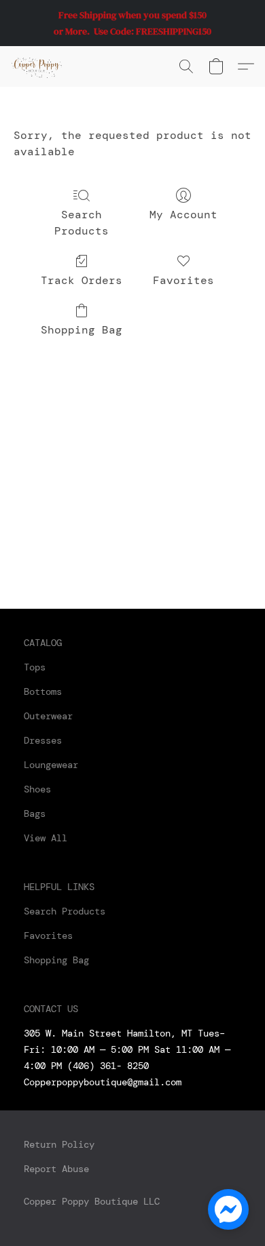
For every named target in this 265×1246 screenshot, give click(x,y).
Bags (35, 813)
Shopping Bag (81, 330)
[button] (38, 66)
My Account (183, 214)
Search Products (81, 222)
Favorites (183, 280)
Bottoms (43, 691)
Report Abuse (56, 1169)
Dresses (43, 740)
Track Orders (81, 280)
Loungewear (51, 765)
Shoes (37, 789)
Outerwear (48, 716)
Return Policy (59, 1144)
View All (45, 838)
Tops (35, 667)
